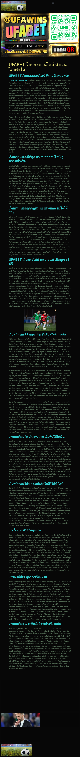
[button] (53, 2)
